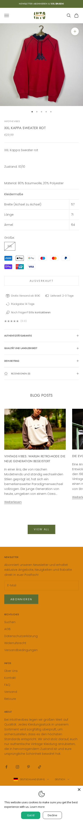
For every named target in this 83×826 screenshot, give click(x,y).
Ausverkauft (41, 281)
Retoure (10, 699)
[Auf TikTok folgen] (39, 767)
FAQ (7, 685)
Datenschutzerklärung (21, 636)
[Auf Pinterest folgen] (28, 767)
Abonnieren (21, 599)
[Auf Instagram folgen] (17, 767)
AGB (7, 629)
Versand (10, 692)
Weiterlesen (13, 502)
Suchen (10, 622)
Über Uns (11, 671)
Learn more (37, 807)
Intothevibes (12, 121)
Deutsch (60, 779)
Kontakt (10, 678)
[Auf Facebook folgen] (6, 767)
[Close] (79, 789)
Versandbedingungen (21, 650)
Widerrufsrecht (15, 643)
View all (41, 529)
